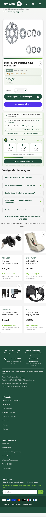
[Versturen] (41, 492)
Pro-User (6, 258)
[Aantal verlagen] (16, 90)
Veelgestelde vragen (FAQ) (11, 400)
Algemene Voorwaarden (10, 460)
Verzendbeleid (7, 464)
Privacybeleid (6, 456)
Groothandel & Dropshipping (11, 452)
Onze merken (6, 448)
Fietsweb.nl (11, 504)
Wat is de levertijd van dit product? (23, 178)
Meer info (39, 140)
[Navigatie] (39, 3)
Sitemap (5, 429)
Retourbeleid (6, 468)
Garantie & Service (8, 413)
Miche (9, 70)
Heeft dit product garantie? (23, 210)
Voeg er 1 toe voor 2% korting (23, 161)
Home (4, 9)
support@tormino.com (17, 377)
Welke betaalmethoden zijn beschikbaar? (23, 185)
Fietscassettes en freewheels (18, 9)
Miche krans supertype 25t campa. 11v (14, 12)
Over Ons (5, 444)
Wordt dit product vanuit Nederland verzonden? (23, 201)
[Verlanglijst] (26, 3)
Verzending (6, 404)
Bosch (28, 309)
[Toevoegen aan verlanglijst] (40, 63)
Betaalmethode (7, 408)
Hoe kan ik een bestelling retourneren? (23, 193)
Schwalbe (6, 309)
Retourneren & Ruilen (9, 417)
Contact (4, 425)
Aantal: (8, 90)
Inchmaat (5, 421)
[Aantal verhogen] (25, 90)
